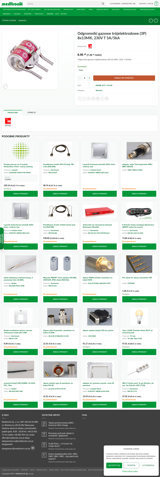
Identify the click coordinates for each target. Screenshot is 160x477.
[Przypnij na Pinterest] (93, 99)
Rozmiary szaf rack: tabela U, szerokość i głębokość (61, 434)
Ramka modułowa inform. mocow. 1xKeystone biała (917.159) (18, 331)
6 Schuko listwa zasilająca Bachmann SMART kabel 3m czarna (138, 226)
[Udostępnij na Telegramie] (107, 99)
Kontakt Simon (95, 170)
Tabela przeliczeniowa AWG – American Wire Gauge (61, 424)
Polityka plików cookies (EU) (73, 470)
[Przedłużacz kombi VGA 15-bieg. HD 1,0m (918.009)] (60, 151)
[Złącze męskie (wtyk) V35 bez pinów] (99, 317)
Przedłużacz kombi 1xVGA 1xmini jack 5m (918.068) (59, 226)
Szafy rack (116, 9)
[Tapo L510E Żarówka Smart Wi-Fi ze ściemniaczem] (139, 317)
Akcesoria (27, 14)
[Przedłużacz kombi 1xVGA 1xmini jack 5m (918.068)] (60, 211)
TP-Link (132, 336)
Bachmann (55, 170)
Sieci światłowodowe (52, 9)
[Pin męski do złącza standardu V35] (139, 264)
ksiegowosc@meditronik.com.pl (16, 449)
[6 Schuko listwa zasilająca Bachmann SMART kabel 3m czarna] (139, 211)
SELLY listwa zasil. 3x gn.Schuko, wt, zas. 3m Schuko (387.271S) (138, 384)
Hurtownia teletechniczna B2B (14, 9)
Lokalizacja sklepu (11, 470)
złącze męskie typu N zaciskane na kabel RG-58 (58, 384)
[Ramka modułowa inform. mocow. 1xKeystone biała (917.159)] (21, 317)
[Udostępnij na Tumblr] (102, 99)
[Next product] (151, 21)
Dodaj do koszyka (124, 78)
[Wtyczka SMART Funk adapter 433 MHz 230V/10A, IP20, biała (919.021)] (60, 264)
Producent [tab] (13, 113)
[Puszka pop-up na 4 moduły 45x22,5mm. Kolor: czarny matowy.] (21, 151)
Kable (91, 9)
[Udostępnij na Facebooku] (80, 99)
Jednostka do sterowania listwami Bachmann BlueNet (97, 226)
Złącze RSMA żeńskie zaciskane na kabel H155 (97, 279)
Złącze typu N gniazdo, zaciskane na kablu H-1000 (58, 331)
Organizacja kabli (129, 9)
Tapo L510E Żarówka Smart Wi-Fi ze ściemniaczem (137, 331)
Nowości (50, 14)
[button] (123, 3)
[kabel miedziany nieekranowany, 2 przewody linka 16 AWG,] (21, 264)
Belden (14, 283)
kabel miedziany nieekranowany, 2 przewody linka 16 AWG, (18, 279)
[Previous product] (156, 21)
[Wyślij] (103, 4)
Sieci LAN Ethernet (34, 9)
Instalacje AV (68, 9)
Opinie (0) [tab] (32, 112)
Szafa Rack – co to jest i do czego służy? (60, 445)
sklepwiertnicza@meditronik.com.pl (17, 441)
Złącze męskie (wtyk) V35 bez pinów (98, 330)
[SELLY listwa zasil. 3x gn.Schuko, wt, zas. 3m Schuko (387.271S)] (139, 369)
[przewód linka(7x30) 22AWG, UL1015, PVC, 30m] (21, 369)
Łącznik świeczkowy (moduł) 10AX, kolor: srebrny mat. (19, 226)
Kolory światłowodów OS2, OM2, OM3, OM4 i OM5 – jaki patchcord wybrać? (63, 456)
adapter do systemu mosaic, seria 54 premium (98, 384)
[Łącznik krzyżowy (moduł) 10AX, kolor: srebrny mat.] (99, 151)
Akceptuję (114, 465)
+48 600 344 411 (21, 435)
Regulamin (54, 470)
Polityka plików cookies (130, 471)
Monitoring (81, 9)
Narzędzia (6, 14)
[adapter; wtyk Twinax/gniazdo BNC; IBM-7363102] (139, 151)
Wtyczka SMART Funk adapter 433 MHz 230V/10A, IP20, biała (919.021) (60, 279)
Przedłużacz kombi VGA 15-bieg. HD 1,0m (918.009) (58, 165)
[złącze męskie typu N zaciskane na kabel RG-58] (60, 369)
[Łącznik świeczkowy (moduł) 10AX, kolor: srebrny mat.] (21, 211)
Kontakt (64, 14)
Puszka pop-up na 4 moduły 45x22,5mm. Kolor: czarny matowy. (18, 165)
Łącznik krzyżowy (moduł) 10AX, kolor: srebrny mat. (99, 165)
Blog (57, 14)
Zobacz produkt (20, 194)
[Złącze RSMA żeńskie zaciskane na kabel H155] (99, 264)
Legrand (14, 170)
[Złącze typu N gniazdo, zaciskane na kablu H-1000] (60, 317)
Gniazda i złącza (102, 9)
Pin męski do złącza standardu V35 (137, 278)
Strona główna (9, 20)
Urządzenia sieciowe (147, 9)
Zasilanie (17, 14)
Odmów (131, 465)
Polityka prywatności (98, 470)
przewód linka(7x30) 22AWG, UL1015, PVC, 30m (19, 384)
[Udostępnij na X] (84, 99)
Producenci (39, 14)
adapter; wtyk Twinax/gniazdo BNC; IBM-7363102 (137, 165)
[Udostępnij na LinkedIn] (98, 99)
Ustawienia (148, 465)
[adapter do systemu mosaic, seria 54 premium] (99, 369)
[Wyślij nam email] (33, 448)
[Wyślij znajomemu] (89, 99)
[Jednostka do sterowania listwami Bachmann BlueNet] (99, 211)
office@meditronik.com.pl (13, 438)
